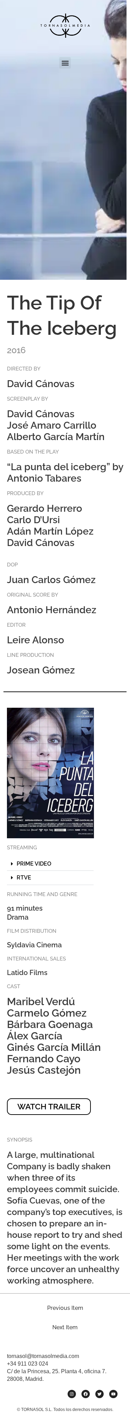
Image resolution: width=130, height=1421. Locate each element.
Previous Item (65, 1308)
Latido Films (27, 972)
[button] (65, 63)
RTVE (24, 877)
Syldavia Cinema (34, 945)
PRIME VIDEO (34, 863)
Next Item (65, 1327)
